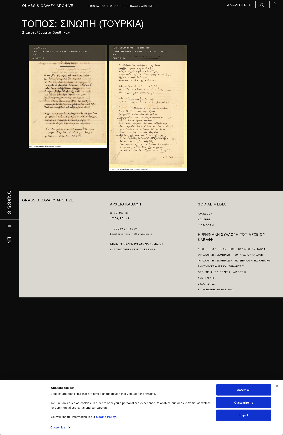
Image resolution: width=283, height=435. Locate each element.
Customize (57, 427)
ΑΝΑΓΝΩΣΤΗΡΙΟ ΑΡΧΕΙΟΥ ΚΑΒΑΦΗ (133, 249)
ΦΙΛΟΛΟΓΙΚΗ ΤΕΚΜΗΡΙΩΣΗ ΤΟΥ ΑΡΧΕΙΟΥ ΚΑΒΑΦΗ (230, 254)
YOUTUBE (204, 219)
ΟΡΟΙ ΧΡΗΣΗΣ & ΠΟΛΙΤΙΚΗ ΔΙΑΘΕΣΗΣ (222, 272)
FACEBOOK (205, 213)
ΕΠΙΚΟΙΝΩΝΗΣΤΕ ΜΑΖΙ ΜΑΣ (216, 289)
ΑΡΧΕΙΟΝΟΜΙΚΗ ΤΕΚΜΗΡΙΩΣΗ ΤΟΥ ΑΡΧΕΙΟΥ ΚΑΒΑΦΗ (233, 248)
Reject (243, 415)
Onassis (9, 202)
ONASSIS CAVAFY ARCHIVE (47, 199)
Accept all (243, 390)
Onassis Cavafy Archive (47, 5)
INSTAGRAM (206, 225)
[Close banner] (277, 385)
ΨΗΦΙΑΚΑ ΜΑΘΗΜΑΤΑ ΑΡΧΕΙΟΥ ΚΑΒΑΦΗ (136, 244)
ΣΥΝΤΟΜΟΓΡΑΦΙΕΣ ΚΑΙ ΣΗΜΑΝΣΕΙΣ (221, 266)
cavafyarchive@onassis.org (135, 233)
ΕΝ (9, 240)
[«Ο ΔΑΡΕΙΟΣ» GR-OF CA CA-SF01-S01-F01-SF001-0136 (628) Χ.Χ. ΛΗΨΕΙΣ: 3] (68, 95)
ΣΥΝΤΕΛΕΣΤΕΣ (207, 277)
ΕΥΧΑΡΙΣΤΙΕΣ (206, 283)
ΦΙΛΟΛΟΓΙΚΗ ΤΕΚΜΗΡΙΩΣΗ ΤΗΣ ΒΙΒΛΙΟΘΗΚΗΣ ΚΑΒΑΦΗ (234, 260)
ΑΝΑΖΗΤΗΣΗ (239, 4)
